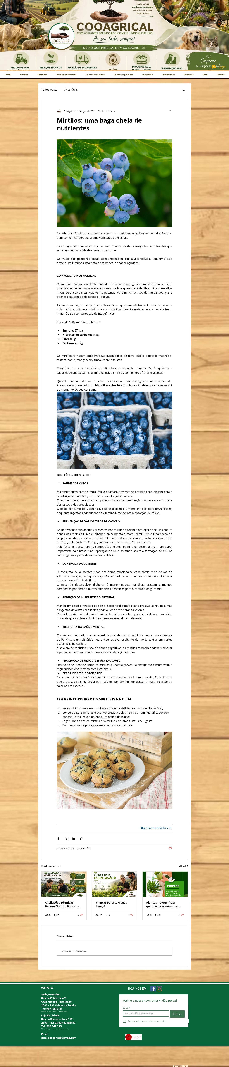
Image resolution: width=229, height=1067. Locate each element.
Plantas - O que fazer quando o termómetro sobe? (162, 904)
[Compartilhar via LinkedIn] (73, 838)
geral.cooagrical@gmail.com (58, 1037)
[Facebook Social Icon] (153, 988)
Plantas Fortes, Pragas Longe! (111, 904)
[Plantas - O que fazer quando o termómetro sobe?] (165, 884)
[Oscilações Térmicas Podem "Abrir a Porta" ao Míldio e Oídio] (63, 884)
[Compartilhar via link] (81, 838)
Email (126, 1008)
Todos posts (49, 89)
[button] (42, 75)
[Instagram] (159, 988)
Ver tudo (183, 865)
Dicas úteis (70, 89)
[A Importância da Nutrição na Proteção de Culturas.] (114, 884)
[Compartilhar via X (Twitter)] (65, 838)
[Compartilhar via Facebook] (58, 838)
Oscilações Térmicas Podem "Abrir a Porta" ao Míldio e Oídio (62, 904)
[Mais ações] (170, 111)
